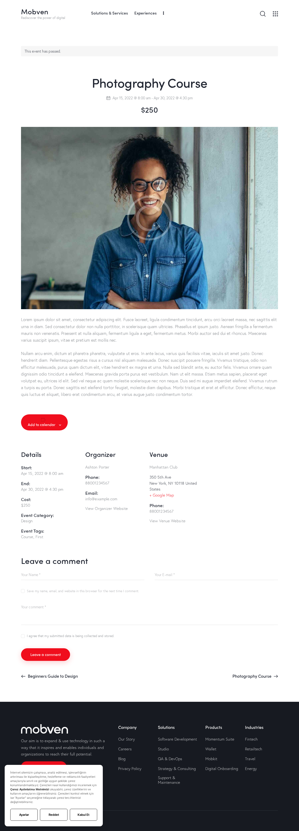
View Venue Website (167, 520)
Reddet (54, 815)
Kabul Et (83, 815)
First (39, 536)
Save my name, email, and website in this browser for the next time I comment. (83, 591)
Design (27, 520)
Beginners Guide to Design (52, 676)
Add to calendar (41, 424)
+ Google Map (162, 495)
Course (27, 536)
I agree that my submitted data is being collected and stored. (70, 636)
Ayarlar (24, 815)
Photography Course (252, 676)
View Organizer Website (106, 508)
